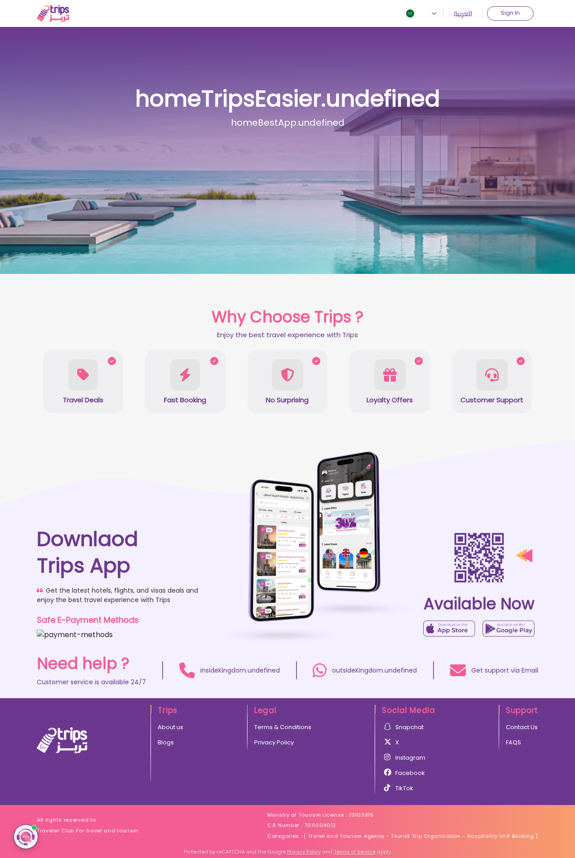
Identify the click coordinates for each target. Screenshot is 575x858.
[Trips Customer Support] (25, 836)
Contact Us (522, 727)
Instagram (410, 757)
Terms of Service (355, 851)
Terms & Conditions (282, 727)
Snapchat (409, 727)
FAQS (513, 742)
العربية (463, 13)
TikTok (404, 788)
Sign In (510, 13)
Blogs (166, 742)
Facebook (410, 773)
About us (170, 727)
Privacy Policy (274, 742)
